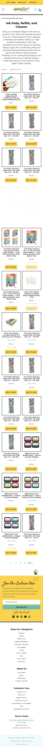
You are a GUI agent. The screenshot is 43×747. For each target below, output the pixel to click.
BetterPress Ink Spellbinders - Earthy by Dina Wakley (32, 455)
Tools (21, 650)
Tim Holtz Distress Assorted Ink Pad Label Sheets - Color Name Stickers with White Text (11, 252)
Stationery (21, 647)
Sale (21, 656)
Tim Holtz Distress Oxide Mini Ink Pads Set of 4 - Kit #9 (11, 170)
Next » (30, 563)
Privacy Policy (26, 741)
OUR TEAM (21, 672)
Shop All (21, 661)
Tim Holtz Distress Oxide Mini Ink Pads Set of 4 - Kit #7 (11, 209)
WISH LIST (21, 695)
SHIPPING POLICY (21, 700)
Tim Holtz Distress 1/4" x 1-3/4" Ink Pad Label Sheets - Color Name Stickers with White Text (11, 295)
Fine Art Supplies (21, 644)
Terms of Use (15, 741)
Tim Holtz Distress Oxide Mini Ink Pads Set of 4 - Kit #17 (31, 419)
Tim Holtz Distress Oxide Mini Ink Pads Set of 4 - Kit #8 (31, 170)
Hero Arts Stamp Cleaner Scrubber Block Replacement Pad (31, 294)
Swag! (21, 636)
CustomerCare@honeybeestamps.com (21, 720)
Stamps (21, 633)
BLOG (21, 675)
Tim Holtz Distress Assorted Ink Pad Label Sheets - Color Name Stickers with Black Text (32, 210)
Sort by (4, 69)
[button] (35, 9)
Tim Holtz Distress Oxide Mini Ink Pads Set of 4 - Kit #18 (31, 378)
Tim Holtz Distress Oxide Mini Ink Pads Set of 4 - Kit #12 (31, 134)
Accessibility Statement (21, 703)
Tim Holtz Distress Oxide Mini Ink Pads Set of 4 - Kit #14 (11, 378)
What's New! (22, 653)
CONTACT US (21, 692)
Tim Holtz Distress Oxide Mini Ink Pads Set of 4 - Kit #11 (31, 96)
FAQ (21, 706)
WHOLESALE (21, 678)
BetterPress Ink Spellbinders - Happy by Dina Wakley (11, 536)
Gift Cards (21, 659)
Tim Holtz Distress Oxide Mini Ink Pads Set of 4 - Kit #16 (11, 455)
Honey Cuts (21, 639)
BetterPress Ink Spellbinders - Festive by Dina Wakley (11, 495)
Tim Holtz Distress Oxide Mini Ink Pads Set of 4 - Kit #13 (31, 335)
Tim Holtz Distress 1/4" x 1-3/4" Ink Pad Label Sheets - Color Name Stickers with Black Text (32, 252)
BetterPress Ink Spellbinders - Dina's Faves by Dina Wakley (31, 495)
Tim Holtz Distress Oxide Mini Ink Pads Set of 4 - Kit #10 (11, 134)
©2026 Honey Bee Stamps (26, 738)
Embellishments (21, 641)
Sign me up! (21, 607)
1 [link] (11, 563)
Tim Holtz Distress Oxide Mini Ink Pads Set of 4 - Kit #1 (31, 536)
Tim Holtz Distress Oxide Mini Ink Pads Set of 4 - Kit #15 (11, 419)
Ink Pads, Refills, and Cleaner (14, 18)
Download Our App (21, 709)
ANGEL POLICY (21, 697)
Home (3, 18)
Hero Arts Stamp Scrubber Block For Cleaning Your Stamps (11, 335)
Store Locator (22, 681)
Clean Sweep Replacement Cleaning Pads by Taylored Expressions (11, 96)
